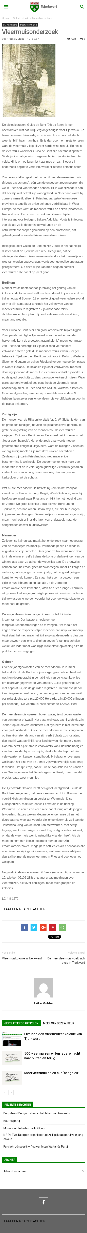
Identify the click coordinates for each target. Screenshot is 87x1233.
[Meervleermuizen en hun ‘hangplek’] (12, 1078)
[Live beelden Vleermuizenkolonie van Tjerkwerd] (12, 1039)
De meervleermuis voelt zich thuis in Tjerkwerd (66, 960)
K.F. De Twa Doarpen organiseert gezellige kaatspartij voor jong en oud (43, 1137)
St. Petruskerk (20, 18)
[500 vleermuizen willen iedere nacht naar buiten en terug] (12, 1058)
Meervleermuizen (42, 18)
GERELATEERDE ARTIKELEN (21, 1023)
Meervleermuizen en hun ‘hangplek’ (51, 1073)
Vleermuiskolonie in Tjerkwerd (22, 958)
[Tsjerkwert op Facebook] (43, 1202)
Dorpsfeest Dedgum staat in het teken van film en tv (36, 1113)
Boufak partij (11, 1120)
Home (5, 18)
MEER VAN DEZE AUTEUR (58, 1023)
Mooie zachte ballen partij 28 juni (24, 1128)
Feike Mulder (16, 38)
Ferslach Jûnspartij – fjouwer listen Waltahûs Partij (35, 1146)
